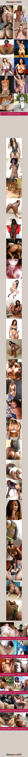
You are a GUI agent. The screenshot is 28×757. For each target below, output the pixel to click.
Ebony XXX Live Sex (14, 114)
